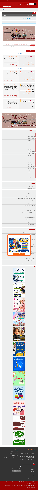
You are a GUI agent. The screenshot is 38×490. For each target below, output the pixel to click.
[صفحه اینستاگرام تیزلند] (15, 471)
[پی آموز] (19, 33)
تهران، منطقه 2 (30, 75)
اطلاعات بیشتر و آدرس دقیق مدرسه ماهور (9, 107)
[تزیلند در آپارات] (17, 471)
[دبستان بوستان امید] (19, 378)
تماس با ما (33, 467)
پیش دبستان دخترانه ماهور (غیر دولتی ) (12, 100)
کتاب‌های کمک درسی (27, 487)
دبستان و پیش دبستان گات (19, 254)
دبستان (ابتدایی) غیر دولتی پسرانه (29, 79)
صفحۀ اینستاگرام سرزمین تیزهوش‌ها (27, 22)
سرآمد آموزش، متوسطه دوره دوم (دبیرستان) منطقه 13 (28, 194)
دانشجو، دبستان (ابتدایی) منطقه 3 (30, 258)
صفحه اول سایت (34, 481)
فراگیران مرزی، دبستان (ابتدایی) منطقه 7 (30, 256)
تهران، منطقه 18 (29, 60)
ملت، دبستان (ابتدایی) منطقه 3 (31, 262)
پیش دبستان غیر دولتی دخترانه (29, 108)
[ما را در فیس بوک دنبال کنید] (13, 471)
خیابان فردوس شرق (28, 91)
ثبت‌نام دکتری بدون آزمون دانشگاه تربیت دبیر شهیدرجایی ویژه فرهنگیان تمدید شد (27, 460)
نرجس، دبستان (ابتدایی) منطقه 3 (30, 208)
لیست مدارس (12, 481)
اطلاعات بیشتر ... (6, 12)
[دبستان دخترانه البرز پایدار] (19, 304)
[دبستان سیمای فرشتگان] (19, 319)
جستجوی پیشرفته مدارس (30, 50)
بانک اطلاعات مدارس (28, 46)
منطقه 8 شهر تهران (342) (31, 151)
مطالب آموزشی (8, 481)
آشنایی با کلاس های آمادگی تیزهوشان (13, 451)
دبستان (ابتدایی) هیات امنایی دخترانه (28, 64)
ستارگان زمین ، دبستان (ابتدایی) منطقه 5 (30, 226)
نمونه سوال (26, 481)
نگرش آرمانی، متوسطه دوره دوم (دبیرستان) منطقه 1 (28, 232)
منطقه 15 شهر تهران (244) (31, 166)
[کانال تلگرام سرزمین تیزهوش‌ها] (20, 471)
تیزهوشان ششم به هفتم (24, 485)
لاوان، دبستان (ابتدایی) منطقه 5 (31, 222)
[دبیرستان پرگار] (19, 363)
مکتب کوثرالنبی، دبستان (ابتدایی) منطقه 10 (29, 260)
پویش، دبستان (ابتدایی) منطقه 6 (31, 210)
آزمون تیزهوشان (30, 485)
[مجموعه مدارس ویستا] (19, 437)
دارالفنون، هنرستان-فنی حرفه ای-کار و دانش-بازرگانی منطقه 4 (27, 212)
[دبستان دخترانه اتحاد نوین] (19, 408)
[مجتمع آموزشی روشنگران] (19, 349)
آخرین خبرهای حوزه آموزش (31, 449)
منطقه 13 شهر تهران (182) (31, 162)
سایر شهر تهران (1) (32, 134)
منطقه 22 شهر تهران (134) (31, 177)
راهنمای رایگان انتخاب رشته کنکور (29, 18)
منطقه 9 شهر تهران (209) (32, 153)
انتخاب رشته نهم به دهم (8, 485)
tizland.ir (22, 489)
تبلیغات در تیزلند (32, 471)
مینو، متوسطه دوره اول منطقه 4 (31, 214)
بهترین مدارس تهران (32, 184)
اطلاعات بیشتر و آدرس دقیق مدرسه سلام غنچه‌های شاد (10, 96)
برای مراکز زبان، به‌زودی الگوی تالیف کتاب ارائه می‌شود (27, 462)
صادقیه (30, 77)
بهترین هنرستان (16, 481)
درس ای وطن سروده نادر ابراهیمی (13, 453)
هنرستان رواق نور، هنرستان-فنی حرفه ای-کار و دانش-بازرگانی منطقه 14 (26, 198)
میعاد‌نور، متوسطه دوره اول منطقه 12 (30, 193)
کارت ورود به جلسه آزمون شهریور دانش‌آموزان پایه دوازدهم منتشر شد (27, 454)
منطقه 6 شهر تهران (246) (31, 147)
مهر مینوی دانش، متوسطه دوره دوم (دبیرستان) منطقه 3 (28, 215)
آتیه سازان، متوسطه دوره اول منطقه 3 (30, 200)
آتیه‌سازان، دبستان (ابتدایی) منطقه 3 (30, 201)
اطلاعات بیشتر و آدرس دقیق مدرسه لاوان (9, 80)
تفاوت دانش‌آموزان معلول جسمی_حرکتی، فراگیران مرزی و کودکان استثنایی (11, 458)
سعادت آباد (29, 106)
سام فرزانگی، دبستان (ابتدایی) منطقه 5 (30, 217)
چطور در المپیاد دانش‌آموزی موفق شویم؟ (13, 460)
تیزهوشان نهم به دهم (18, 485)
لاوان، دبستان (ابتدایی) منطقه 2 (31, 224)
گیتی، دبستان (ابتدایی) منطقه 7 (31, 203)
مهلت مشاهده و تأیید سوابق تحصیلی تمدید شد (28, 451)
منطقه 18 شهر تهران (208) (31, 172)
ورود (6, 0)
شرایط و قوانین (32, 469)
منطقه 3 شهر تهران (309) (31, 140)
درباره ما (33, 465)
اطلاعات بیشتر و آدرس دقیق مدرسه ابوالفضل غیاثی (11, 65)
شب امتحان (34, 485)
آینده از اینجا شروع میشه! (27, 12)
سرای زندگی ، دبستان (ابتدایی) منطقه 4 (30, 207)
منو (3, 9)
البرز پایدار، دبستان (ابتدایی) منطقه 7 (30, 196)
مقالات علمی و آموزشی (15, 449)
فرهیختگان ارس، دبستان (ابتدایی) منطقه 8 (29, 205)
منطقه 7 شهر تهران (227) (31, 149)
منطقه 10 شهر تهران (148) (31, 155)
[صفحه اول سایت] (32, 4)
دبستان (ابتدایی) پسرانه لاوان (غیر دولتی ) (11, 71)
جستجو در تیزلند (8, 6)
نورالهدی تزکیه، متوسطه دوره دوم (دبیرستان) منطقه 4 (28, 263)
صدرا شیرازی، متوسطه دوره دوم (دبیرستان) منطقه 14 (28, 230)
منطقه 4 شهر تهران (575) (31, 142)
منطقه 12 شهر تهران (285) (31, 160)
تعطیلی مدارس (33, 483)
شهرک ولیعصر (29, 62)
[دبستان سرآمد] (19, 290)
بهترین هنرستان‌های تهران (31, 186)
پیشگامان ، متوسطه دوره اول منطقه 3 (30, 220)
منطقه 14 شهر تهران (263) (31, 164)
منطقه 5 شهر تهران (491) (31, 144)
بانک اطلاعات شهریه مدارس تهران (30, 188)
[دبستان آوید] (19, 393)
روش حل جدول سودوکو (15, 455)
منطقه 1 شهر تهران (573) (31, 136)
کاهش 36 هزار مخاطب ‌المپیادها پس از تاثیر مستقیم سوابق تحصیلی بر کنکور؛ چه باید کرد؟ (27, 457)
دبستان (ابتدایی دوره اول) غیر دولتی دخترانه (28, 93)
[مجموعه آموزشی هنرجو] (19, 422)
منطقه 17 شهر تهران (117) (31, 170)
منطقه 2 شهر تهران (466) (31, 138)
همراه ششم (29, 481)
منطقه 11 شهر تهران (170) (32, 157)
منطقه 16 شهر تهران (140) (31, 168)
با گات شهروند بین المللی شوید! (30, 15)
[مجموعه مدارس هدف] (19, 334)
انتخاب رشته (13, 485)
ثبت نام (3, 0)
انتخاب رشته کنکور (33, 487)
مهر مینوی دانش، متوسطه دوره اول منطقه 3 (29, 219)
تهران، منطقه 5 (30, 89)
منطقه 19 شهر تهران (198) (31, 175)
